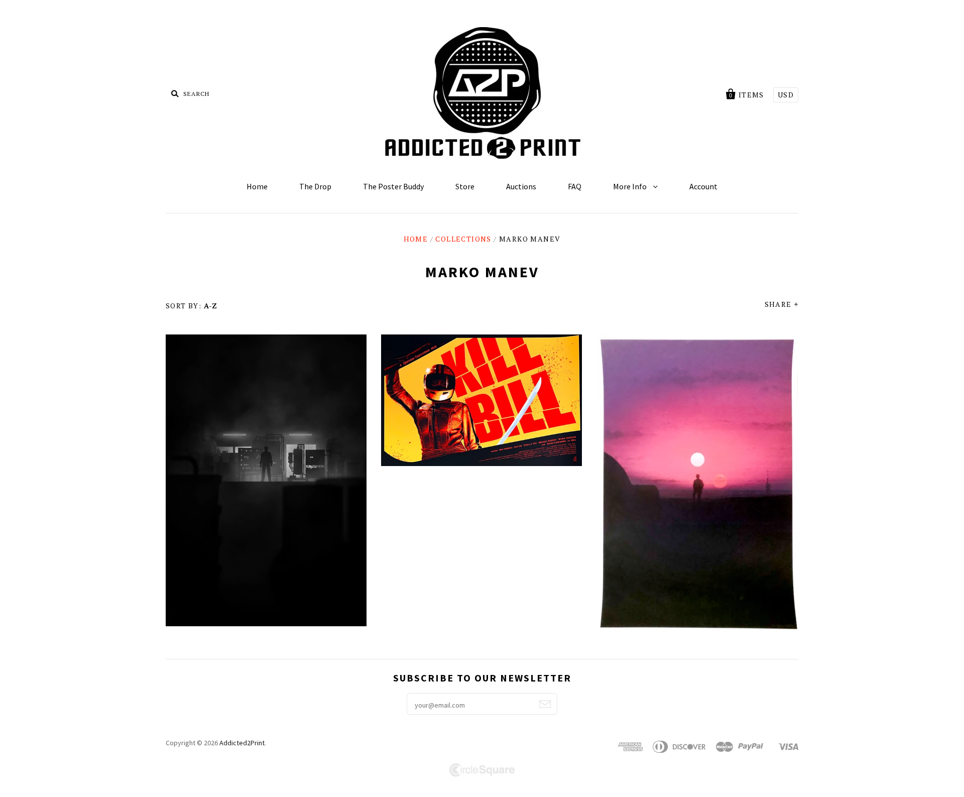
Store (464, 186)
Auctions (521, 186)
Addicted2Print (242, 742)
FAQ (574, 186)
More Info (630, 186)
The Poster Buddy (393, 186)
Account (703, 186)
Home (257, 186)
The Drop (315, 186)
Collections (463, 239)
